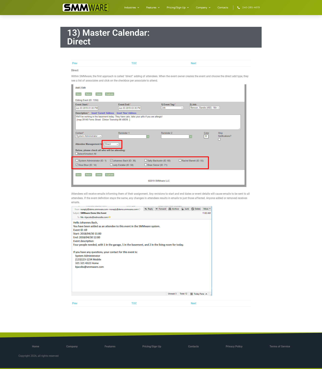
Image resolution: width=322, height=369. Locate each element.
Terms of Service (280, 346)
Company (201, 7)
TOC (134, 63)
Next (193, 63)
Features (151, 7)
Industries (130, 7)
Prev (74, 63)
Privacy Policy (234, 346)
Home (35, 346)
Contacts (223, 7)
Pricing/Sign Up (176, 7)
